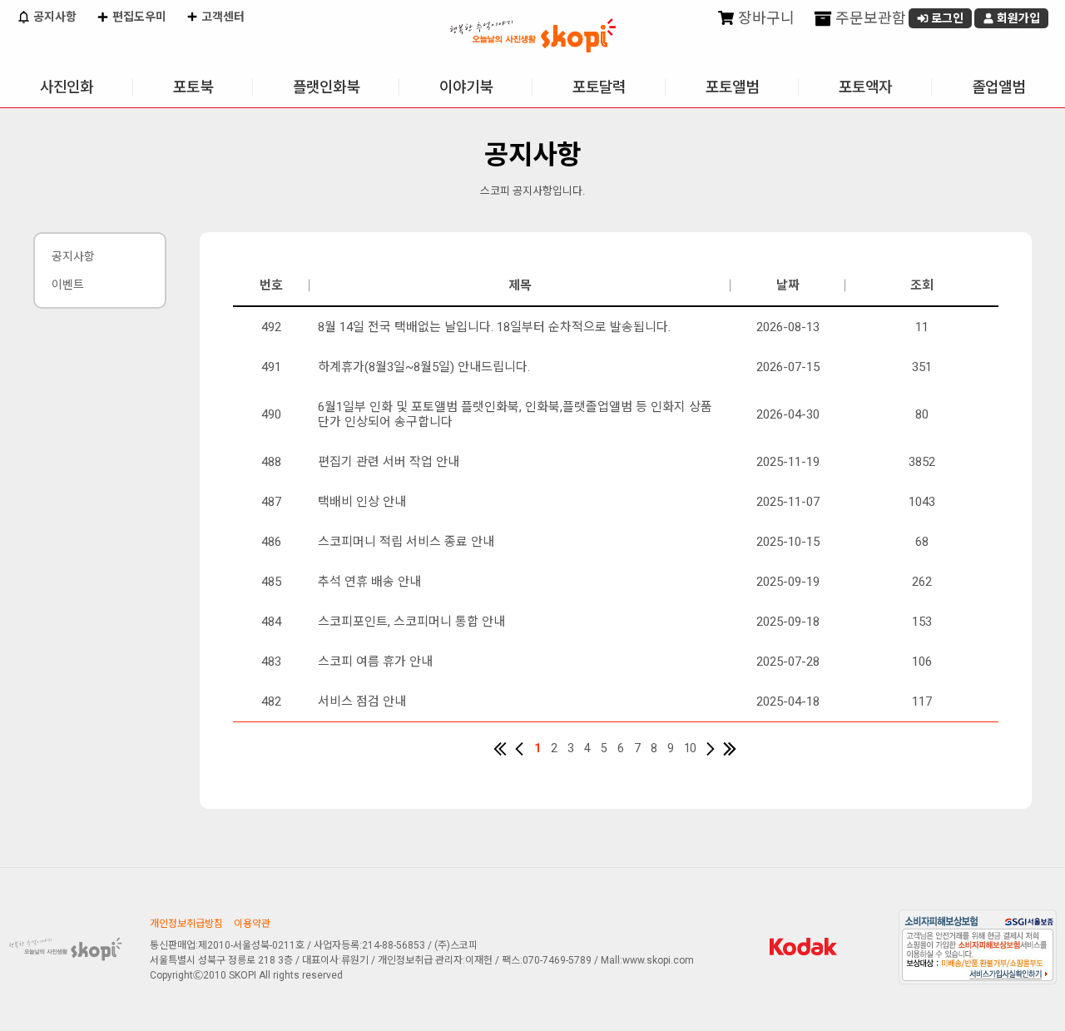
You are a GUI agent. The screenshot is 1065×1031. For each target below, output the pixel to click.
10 (690, 748)
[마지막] (729, 749)
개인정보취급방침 (186, 923)
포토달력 (599, 87)
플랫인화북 (326, 87)
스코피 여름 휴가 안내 (375, 661)
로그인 (946, 18)
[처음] (500, 749)
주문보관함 (869, 18)
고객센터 (222, 16)
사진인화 (66, 87)
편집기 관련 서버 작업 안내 (388, 461)
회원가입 (1017, 18)
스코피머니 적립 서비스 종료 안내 (406, 541)
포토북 (193, 87)
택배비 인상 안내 (362, 501)
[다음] (710, 749)
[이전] (519, 749)
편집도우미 (138, 16)
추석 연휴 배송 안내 (369, 581)
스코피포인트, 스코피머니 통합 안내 (411, 621)
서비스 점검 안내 (362, 701)
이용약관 (252, 923)
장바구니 (765, 18)
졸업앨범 (998, 87)
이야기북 (466, 87)
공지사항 (54, 16)
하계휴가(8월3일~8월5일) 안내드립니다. (424, 366)
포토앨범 (732, 87)
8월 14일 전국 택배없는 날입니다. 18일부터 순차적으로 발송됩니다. (494, 327)
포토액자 (865, 87)
